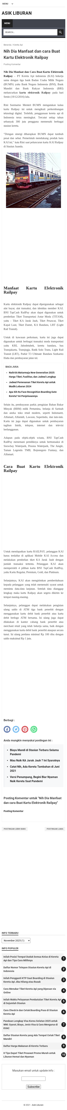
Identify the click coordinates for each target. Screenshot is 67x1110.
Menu (7, 23)
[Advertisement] (33, 247)
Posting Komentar (12, 64)
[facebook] (7, 729)
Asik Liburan (17, 13)
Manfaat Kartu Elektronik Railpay (33, 290)
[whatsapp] (33, 729)
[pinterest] (24, 729)
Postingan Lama (55, 829)
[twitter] (16, 729)
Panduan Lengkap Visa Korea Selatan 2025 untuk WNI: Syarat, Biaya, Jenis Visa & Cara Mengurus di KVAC (30, 1025)
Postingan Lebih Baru (15, 829)
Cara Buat (14, 466)
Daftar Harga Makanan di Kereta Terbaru (25, 1046)
